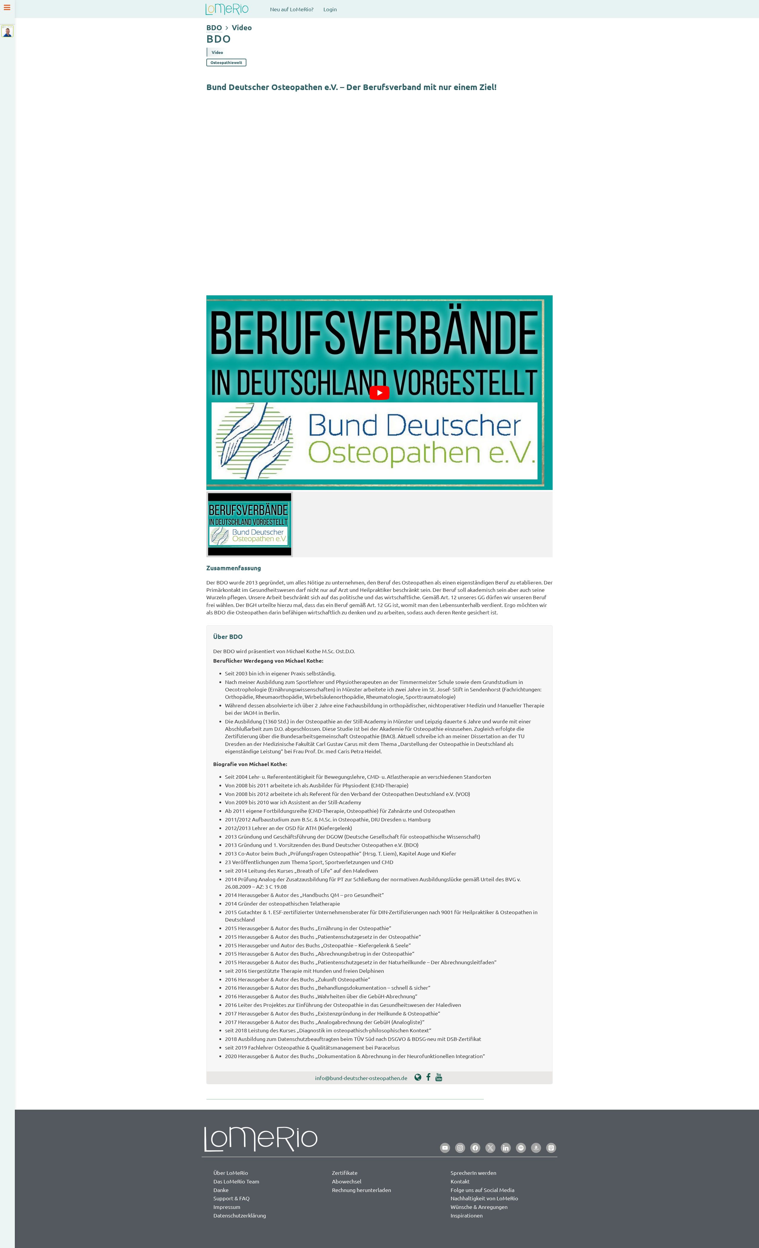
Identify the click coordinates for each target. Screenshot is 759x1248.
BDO (214, 27)
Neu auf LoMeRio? (291, 9)
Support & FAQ (231, 1198)
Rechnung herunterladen (361, 1190)
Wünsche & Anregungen (479, 1207)
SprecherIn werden (473, 1173)
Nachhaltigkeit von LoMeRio (484, 1198)
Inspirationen (467, 1215)
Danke (221, 1190)
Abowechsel (346, 1181)
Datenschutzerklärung (239, 1215)
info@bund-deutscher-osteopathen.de (361, 1078)
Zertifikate (345, 1173)
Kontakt (460, 1181)
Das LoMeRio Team (236, 1181)
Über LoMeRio (230, 1173)
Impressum (226, 1207)
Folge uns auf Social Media (482, 1190)
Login (330, 9)
